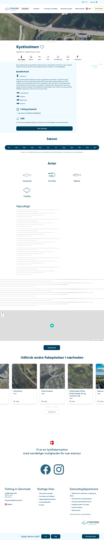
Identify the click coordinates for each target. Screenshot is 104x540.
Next (100, 27)
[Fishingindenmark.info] (90, 523)
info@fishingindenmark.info (13, 500)
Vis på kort (52, 347)
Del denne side (91, 536)
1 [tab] (47, 42)
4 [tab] (54, 42)
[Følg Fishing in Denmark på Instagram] (58, 470)
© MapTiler (100, 340)
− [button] (2, 316)
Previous (4, 27)
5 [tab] (56, 42)
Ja (46, 536)
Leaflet (95, 340)
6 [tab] (57, 407)
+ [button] (2, 313)
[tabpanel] (52, 26)
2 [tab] (49, 42)
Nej (55, 536)
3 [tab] (52, 42)
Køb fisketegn (42, 128)
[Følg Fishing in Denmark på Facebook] (45, 470)
